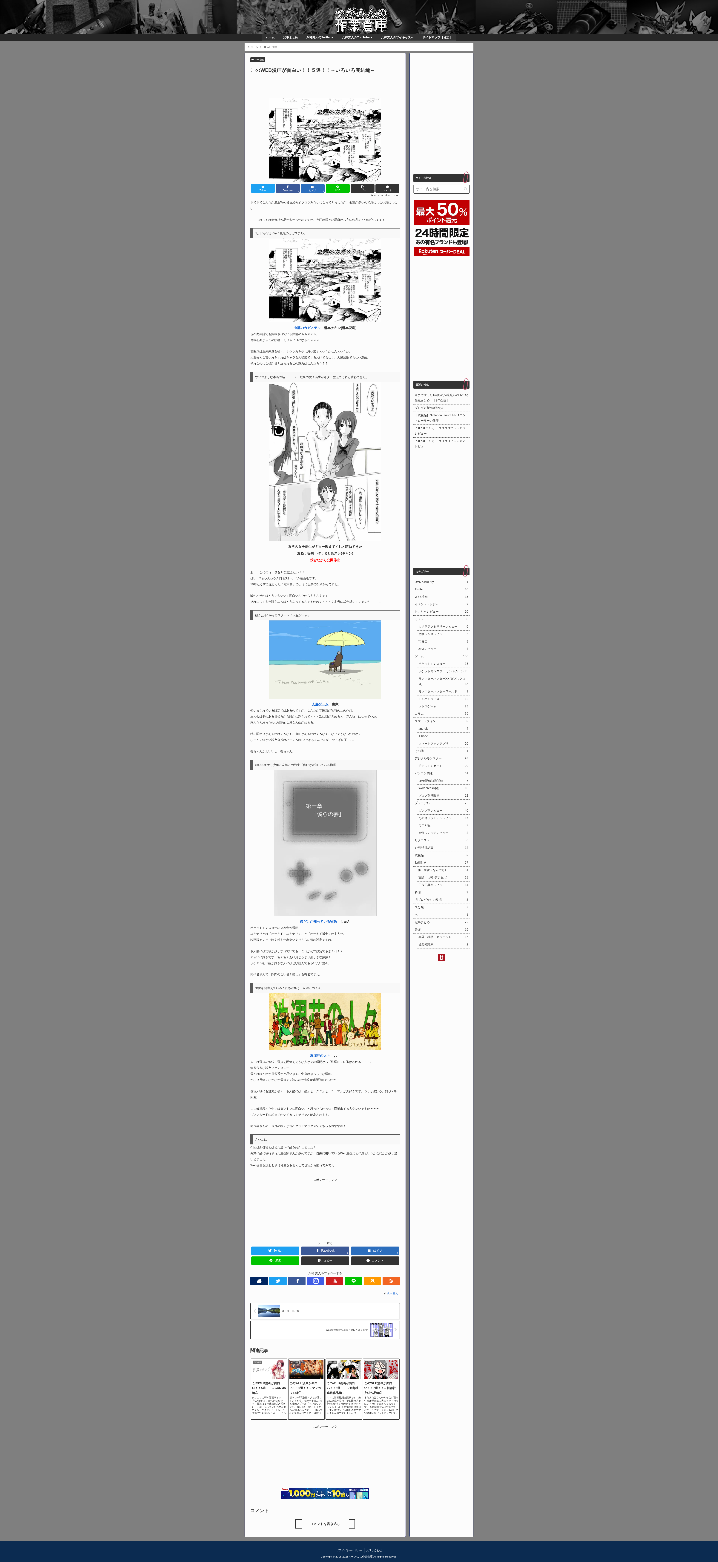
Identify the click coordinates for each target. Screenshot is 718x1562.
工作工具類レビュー (443, 885)
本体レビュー (443, 648)
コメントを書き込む (325, 1524)
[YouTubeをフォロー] (334, 1281)
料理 (441, 892)
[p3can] (325, 540)
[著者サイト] (259, 1281)
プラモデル (441, 803)
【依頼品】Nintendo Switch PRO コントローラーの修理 (440, 418)
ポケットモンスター (443, 663)
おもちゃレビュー (441, 611)
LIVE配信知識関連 (443, 780)
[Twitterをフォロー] (278, 1281)
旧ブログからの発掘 (441, 899)
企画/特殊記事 (441, 847)
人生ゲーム (320, 704)
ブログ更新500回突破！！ (432, 408)
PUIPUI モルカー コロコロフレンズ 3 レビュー (440, 431)
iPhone (443, 736)
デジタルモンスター (441, 758)
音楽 (441, 929)
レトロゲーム (443, 706)
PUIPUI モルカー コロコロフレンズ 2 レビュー (440, 443)
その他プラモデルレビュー (443, 817)
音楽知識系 (443, 944)
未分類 (441, 907)
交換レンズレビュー (443, 633)
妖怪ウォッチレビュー (443, 832)
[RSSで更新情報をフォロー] (391, 1281)
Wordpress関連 (443, 788)
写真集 (443, 641)
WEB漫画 (259, 59)
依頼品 (441, 855)
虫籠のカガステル (307, 328)
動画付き (441, 862)
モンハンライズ (443, 698)
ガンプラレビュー (443, 810)
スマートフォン (441, 721)
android (443, 728)
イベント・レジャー (441, 604)
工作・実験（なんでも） (441, 870)
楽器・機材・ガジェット (443, 937)
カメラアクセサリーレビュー (443, 626)
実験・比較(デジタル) (443, 877)
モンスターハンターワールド (443, 691)
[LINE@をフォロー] (353, 1281)
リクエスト (441, 840)
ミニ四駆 (443, 825)
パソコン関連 (441, 773)
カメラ (441, 619)
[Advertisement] (325, 84)
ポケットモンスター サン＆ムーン (443, 671)
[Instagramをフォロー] (315, 1281)
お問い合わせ (374, 1550)
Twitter (441, 589)
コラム (441, 713)
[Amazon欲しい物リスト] (372, 1281)
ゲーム (441, 656)
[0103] (325, 321)
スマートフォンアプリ (443, 743)
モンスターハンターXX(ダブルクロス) (443, 681)
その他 (441, 750)
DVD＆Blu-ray (441, 581)
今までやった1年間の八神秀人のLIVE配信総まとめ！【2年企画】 (441, 397)
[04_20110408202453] (325, 697)
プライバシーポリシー (349, 1550)
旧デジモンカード (443, 765)
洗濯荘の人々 (320, 1055)
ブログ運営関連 (443, 795)
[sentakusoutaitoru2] (325, 1049)
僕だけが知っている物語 (318, 921)
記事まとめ (441, 922)
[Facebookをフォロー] (297, 1281)
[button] (465, 189)
